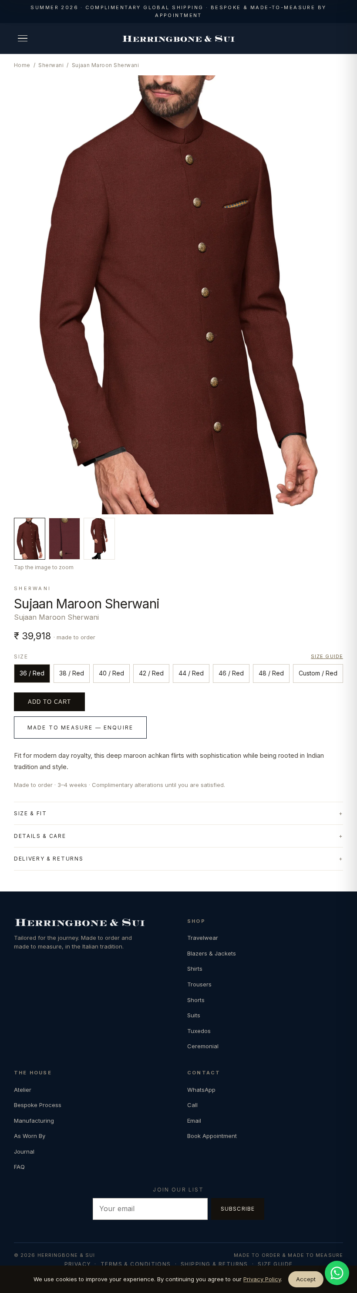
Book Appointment (212, 1135)
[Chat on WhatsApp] (337, 1273)
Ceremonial (203, 1046)
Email (194, 1120)
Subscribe (238, 1208)
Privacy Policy (262, 1279)
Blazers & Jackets (211, 953)
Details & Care (40, 836)
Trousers (199, 984)
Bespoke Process (37, 1104)
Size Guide (275, 1264)
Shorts (196, 999)
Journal (24, 1151)
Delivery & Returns (48, 858)
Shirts (194, 968)
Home (22, 65)
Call (192, 1104)
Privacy (77, 1264)
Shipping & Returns (214, 1264)
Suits (193, 1015)
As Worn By (29, 1135)
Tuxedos (199, 1030)
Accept (306, 1279)
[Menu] (22, 38)
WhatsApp (201, 1089)
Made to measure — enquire (80, 727)
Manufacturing (34, 1120)
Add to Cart (49, 702)
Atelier (22, 1089)
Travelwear (202, 937)
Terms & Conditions (136, 1264)
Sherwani (51, 65)
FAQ (19, 1166)
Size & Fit (30, 813)
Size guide (327, 656)
